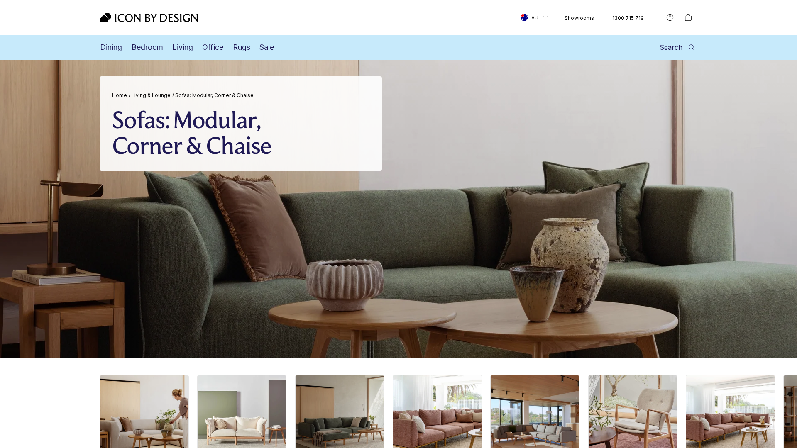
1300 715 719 (628, 18)
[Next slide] (688, 433)
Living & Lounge (151, 95)
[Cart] (688, 17)
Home (119, 95)
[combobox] (534, 17)
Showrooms (579, 18)
